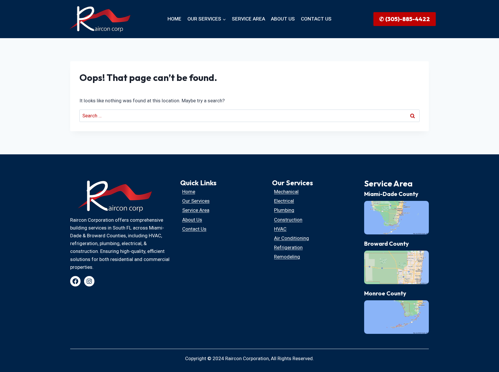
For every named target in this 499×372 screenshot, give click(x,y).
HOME (174, 19)
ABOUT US (283, 19)
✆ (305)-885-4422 (404, 19)
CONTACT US (316, 19)
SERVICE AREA (248, 19)
